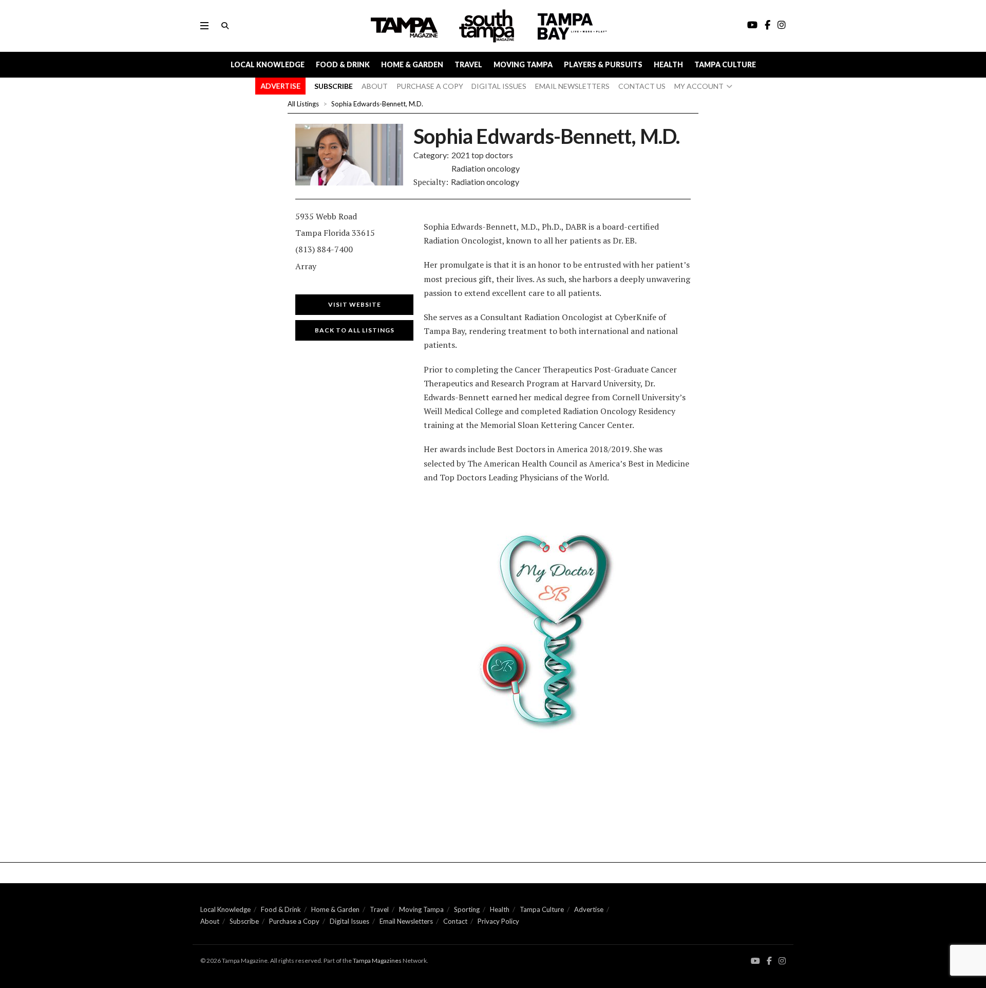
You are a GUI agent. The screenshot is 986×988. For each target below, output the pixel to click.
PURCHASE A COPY (429, 86)
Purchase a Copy (294, 921)
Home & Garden (412, 64)
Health (668, 64)
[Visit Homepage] (487, 26)
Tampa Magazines (377, 960)
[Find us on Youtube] (755, 961)
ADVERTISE (280, 86)
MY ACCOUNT (699, 86)
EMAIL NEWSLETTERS (572, 86)
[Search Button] (225, 25)
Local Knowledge (268, 64)
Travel (468, 64)
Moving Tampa (523, 64)
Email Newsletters (406, 921)
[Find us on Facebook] (769, 961)
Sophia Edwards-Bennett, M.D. (377, 104)
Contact (455, 921)
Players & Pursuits (603, 64)
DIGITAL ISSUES (498, 86)
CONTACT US (642, 86)
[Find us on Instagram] (782, 961)
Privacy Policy (498, 921)
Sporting (467, 909)
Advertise (588, 909)
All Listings (303, 104)
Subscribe (244, 921)
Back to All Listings (354, 330)
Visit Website (354, 304)
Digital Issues (349, 921)
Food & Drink (343, 64)
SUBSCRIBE (333, 86)
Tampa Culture (725, 64)
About (209, 921)
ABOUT (375, 86)
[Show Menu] (204, 25)
